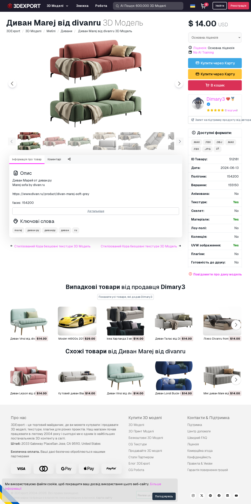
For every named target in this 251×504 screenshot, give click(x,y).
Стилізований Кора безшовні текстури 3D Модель (52, 246)
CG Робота (136, 470)
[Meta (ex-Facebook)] (219, 496)
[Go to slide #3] (79, 141)
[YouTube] (236, 496)
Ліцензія (193, 444)
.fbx (208, 142)
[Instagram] (193, 496)
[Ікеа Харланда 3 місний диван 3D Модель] (125, 321)
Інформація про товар (27, 159)
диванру (49, 230)
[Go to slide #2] (54, 141)
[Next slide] (179, 83)
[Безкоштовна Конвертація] (217, 149)
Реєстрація (238, 5)
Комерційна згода (200, 451)
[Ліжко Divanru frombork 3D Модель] (222, 321)
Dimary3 (215, 99)
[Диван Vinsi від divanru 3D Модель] (29, 321)
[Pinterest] (210, 496)
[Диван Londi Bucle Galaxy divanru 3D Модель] (174, 375)
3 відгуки (231, 110)
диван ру (33, 230)
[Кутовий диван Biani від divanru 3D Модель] (77, 375)
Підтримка (194, 425)
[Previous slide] (12, 83)
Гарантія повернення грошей (207, 470)
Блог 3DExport (139, 463)
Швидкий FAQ (197, 438)
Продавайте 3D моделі (145, 451)
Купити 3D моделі (145, 417)
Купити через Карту (217, 63)
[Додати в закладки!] (42, 330)
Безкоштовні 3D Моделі (145, 438)
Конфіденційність (199, 457)
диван (65, 230)
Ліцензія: (200, 48)
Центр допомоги (199, 431)
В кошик (217, 85)
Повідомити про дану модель (217, 274)
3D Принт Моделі (141, 431)
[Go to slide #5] (129, 141)
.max (196, 142)
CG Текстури (137, 444)
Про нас (18, 417)
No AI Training (203, 52)
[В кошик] (34, 330)
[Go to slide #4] (104, 141)
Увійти (219, 5)
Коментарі (54, 159)
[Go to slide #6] (154, 141)
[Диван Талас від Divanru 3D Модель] (174, 321)
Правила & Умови (199, 463)
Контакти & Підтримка (208, 417)
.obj (219, 142)
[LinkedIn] (228, 496)
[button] (236, 325)
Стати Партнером (141, 457)
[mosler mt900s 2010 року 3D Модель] (77, 321)
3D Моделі (136, 425)
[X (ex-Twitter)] (202, 496)
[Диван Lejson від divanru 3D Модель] (29, 375)
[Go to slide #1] (29, 141)
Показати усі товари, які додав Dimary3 (125, 297)
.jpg (207, 149)
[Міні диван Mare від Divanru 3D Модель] (222, 375)
